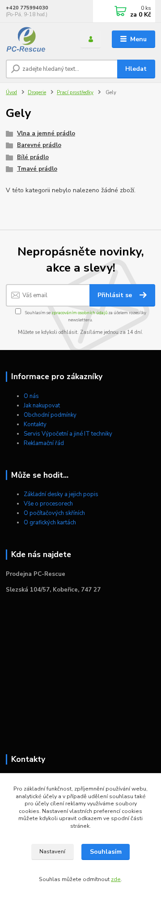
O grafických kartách (50, 523)
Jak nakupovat (42, 406)
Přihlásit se (115, 295)
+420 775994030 (27, 7)
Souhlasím (106, 851)
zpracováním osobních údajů (79, 313)
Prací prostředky (75, 92)
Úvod (11, 92)
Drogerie (37, 92)
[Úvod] (37, 39)
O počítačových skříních (54, 513)
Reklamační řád (44, 443)
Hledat (136, 69)
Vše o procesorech (48, 504)
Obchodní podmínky (50, 415)
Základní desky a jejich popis (61, 494)
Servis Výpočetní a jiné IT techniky (68, 434)
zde (116, 879)
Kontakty (35, 424)
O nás (31, 396)
